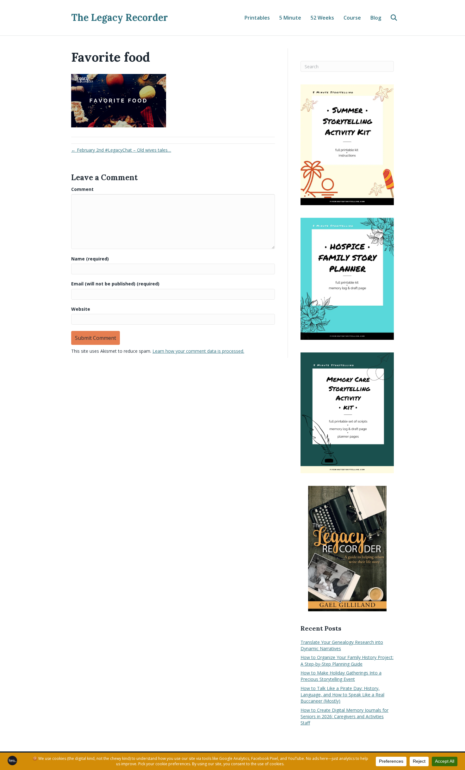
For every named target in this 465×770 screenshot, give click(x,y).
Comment (82, 189)
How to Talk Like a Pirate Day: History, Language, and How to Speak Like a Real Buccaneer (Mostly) (342, 694)
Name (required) (90, 259)
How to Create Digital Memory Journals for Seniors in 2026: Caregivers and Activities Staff (344, 716)
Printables (257, 17)
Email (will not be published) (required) (115, 284)
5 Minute (290, 17)
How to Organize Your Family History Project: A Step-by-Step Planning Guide (347, 660)
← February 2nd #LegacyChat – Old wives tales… (121, 150)
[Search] (390, 17)
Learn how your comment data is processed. (198, 351)
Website (80, 309)
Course (352, 17)
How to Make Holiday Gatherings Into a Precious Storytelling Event (341, 676)
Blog (375, 17)
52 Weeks (322, 17)
